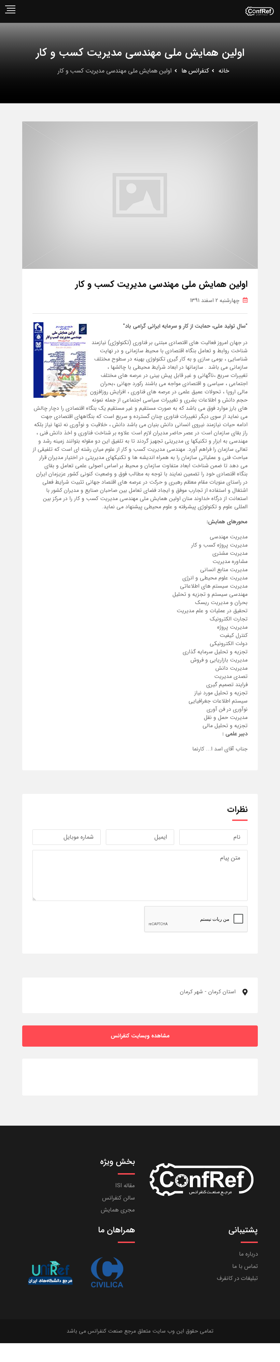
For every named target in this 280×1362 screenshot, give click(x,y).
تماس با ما (245, 1266)
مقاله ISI (125, 1185)
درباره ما (248, 1254)
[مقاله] (107, 1273)
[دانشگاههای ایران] (50, 1273)
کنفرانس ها (195, 71)
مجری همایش (118, 1210)
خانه (224, 71)
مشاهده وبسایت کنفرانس (140, 1036)
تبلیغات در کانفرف (237, 1278)
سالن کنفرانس (118, 1198)
